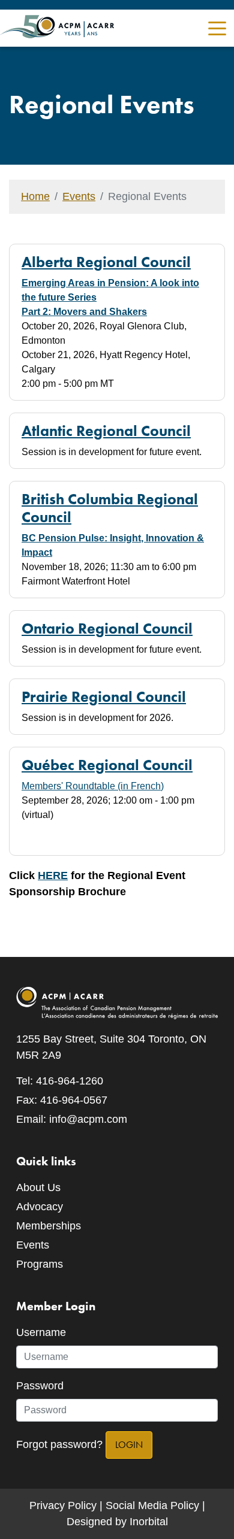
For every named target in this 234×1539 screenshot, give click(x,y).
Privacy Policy (63, 1505)
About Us (38, 1187)
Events (78, 196)
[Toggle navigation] (217, 27)
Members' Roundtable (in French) (93, 786)
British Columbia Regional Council (110, 507)
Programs (39, 1264)
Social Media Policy (152, 1505)
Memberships (48, 1226)
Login (129, 1444)
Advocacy (39, 1207)
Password (40, 1386)
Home (35, 196)
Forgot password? (59, 1444)
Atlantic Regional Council (106, 430)
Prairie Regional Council (104, 696)
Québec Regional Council (107, 764)
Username (41, 1332)
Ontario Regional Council (107, 628)
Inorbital (149, 1522)
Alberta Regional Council (106, 261)
